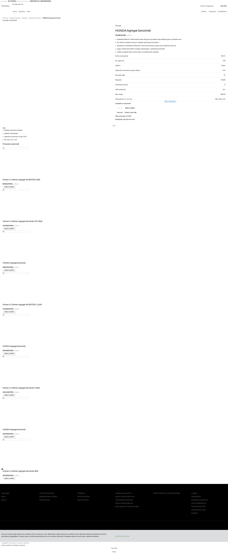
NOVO (3, 496)
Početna (5, 18)
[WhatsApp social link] (123, 123)
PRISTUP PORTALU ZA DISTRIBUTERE (166, 493)
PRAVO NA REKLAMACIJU (124, 503)
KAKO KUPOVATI (83, 500)
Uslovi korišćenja (6, 545)
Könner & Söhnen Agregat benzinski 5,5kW (21, 388)
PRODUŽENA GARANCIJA (124, 500)
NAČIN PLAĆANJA (83, 496)
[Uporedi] (5, 176)
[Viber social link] (125, 123)
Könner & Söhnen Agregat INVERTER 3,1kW (22, 304)
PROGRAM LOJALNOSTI (199, 500)
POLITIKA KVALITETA (198, 506)
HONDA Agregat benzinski (14, 263)
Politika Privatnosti (19, 545)
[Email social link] (119, 123)
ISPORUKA (81, 493)
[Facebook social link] (222, 1)
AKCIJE (3, 500)
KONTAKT (194, 513)
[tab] (114, 126)
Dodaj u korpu (130, 108)
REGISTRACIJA (44, 500)
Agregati (25, 18)
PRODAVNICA (196, 496)
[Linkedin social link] (121, 123)
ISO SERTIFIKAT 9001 (198, 510)
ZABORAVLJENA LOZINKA (48, 496)
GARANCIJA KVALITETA (123, 493)
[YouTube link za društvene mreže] (227, 1)
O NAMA (194, 493)
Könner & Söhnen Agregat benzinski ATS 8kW (22, 221)
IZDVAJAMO (5, 493)
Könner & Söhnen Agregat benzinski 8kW (20, 471)
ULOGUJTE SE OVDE (46, 493)
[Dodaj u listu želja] (14, 176)
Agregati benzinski (35, 18)
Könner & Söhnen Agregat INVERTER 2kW (21, 180)
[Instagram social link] (224, 1)
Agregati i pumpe (15, 18)
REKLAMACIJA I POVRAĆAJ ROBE (127, 506)
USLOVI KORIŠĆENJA (198, 503)
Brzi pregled (9, 176)
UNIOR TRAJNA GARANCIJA (125, 496)
